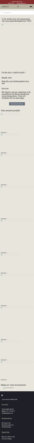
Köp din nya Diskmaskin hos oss (15, 82)
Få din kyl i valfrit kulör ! (14, 72)
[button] (4, 388)
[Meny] (18, 6)
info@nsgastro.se (21, 3)
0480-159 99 (11, 3)
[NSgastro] (5, 6)
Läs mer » (4, 132)
